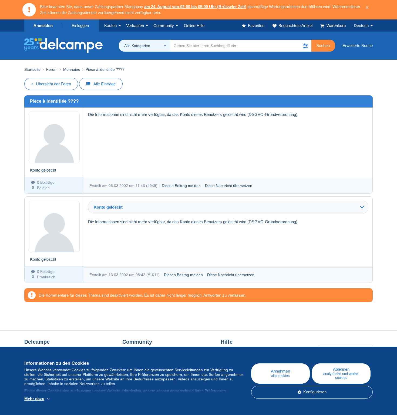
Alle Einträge (104, 84)
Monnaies (71, 69)
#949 (151, 185)
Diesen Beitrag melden (181, 185)
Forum (52, 69)
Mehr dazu (34, 398)
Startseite (32, 69)
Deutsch (361, 25)
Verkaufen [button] (135, 25)
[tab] (228, 207)
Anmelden (43, 25)
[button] (305, 46)
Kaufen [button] (110, 25)
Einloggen (80, 25)
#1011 (153, 275)
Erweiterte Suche (357, 45)
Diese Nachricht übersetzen (228, 185)
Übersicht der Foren (53, 84)
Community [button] (163, 25)
